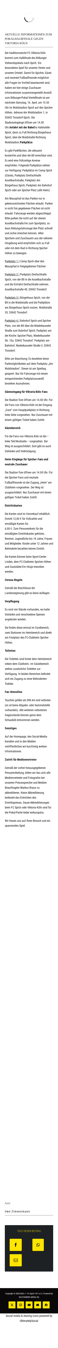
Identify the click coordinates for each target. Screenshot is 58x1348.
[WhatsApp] (38, 1245)
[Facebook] (16, 1245)
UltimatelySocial (29, 1321)
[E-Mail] (16, 1260)
